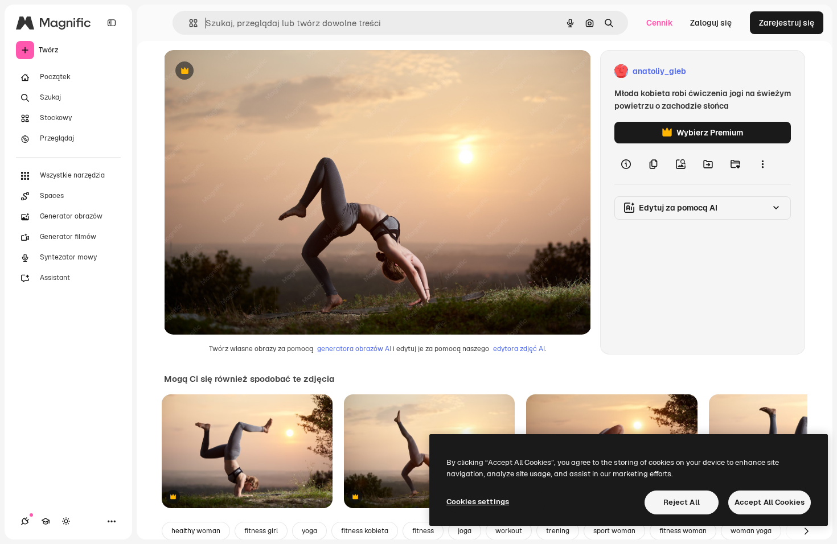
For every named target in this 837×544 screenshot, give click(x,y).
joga (464, 530)
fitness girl (261, 530)
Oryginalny (242, 71)
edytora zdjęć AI (519, 348)
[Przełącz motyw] (66, 521)
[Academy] (45, 521)
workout (508, 530)
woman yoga (751, 530)
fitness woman (683, 530)
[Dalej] (806, 531)
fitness (423, 530)
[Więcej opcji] (762, 164)
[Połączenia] (25, 521)
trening (557, 530)
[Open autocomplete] (188, 23)
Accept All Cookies (770, 502)
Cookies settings (477, 501)
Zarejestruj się (786, 23)
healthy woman (195, 530)
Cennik (659, 23)
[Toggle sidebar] (111, 23)
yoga (309, 530)
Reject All (681, 502)
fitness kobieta (364, 530)
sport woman (614, 530)
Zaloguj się (711, 23)
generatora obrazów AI (354, 348)
